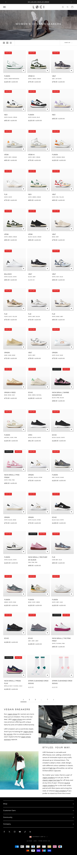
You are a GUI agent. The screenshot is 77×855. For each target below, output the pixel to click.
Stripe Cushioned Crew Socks (38, 682)
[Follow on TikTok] (25, 832)
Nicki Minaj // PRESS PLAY (12, 682)
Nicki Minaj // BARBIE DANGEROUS (60, 394)
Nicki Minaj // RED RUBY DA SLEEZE (37, 558)
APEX (30, 435)
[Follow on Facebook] (4, 832)
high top (52, 768)
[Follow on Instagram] (15, 832)
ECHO (30, 392)
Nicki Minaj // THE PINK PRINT (61, 640)
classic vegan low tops (51, 780)
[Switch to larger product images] (4, 42)
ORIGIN (7, 353)
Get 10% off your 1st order (38, 1)
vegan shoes (12, 714)
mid (44, 768)
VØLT (54, 76)
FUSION (7, 76)
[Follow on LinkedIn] (30, 832)
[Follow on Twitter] (9, 832)
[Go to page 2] (54, 699)
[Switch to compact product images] (11, 42)
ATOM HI (31, 76)
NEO (6, 115)
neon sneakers (61, 791)
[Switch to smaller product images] (7, 42)
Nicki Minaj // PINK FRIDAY (11, 476)
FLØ (5, 194)
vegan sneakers (49, 778)
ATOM (6, 155)
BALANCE (8, 274)
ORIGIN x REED (10, 392)
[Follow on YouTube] (20, 832)
